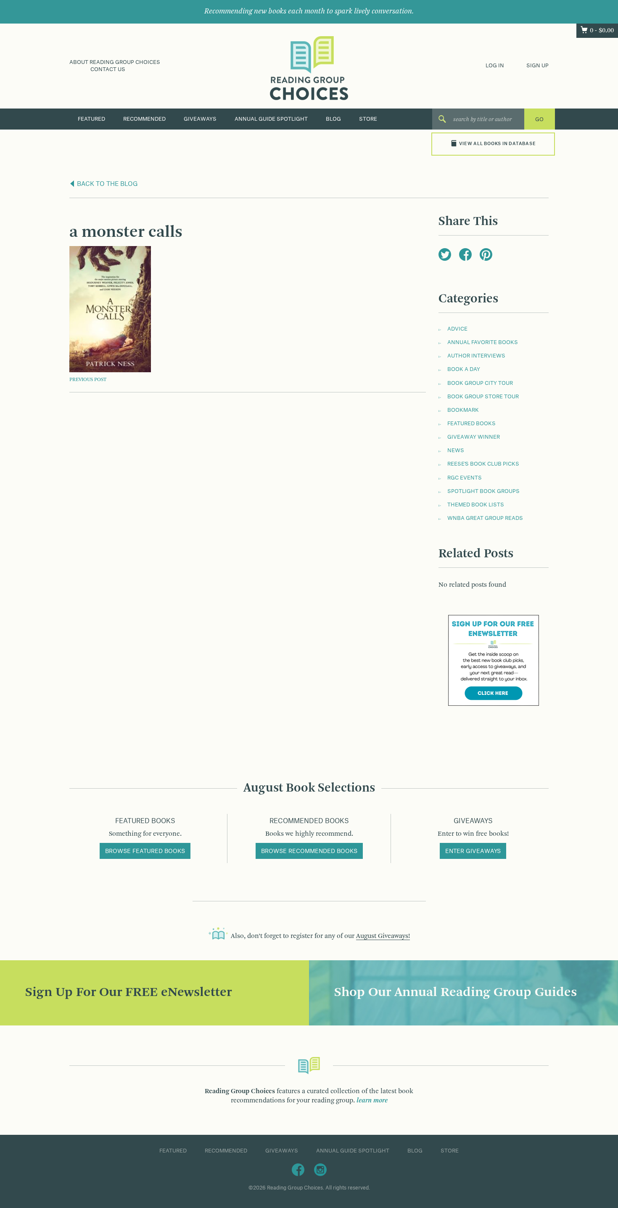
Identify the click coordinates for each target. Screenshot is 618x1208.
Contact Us (107, 69)
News (455, 450)
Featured (91, 119)
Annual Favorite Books (482, 342)
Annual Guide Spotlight (271, 119)
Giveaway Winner (473, 437)
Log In (495, 65)
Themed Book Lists (475, 504)
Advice (457, 328)
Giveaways (200, 119)
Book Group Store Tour (483, 396)
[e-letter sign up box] (493, 660)
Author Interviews (476, 355)
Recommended (144, 119)
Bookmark (463, 410)
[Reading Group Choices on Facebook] (298, 1169)
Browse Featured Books (145, 851)
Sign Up (537, 65)
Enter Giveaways (473, 851)
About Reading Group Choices (114, 62)
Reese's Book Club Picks (483, 463)
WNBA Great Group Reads (485, 518)
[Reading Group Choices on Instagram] (320, 1169)
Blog (333, 119)
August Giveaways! (383, 936)
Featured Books (471, 423)
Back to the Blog (106, 184)
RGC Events (464, 477)
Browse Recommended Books (309, 851)
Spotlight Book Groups (483, 491)
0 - (602, 30)
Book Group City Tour (480, 383)
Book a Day (463, 369)
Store (368, 119)
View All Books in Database (497, 144)
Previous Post (87, 379)
